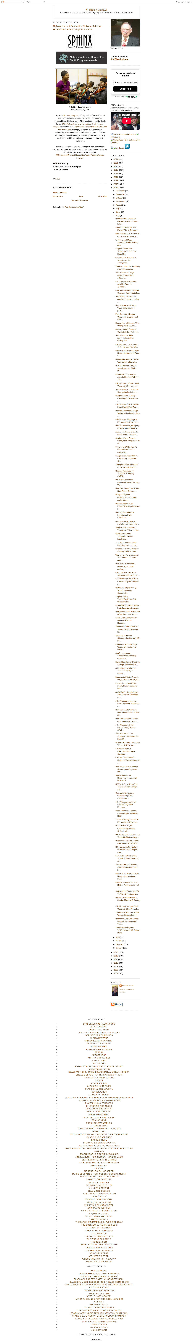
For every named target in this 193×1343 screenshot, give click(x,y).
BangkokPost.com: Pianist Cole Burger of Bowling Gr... (126, 458)
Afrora (99, 1052)
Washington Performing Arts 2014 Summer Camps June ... (127, 557)
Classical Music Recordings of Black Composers (99, 1282)
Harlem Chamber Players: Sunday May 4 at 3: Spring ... (127, 900)
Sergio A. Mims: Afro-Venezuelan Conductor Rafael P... (125, 251)
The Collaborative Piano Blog (99, 1225)
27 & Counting (99, 1027)
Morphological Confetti (99, 1171)
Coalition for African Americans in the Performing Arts (99, 1098)
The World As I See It (99, 1239)
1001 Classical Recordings (99, 1024)
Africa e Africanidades (99, 1035)
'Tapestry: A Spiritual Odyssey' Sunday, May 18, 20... (127, 638)
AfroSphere (99, 1055)
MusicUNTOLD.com (99, 1293)
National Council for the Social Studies (99, 1299)
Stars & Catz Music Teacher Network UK (99, 1319)
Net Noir (99, 1302)
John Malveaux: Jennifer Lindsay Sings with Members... (125, 804)
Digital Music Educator (99, 1103)
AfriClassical (97, 10)
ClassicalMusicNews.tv (99, 1089)
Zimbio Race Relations (99, 1262)
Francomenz (99, 1120)
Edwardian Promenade (99, 1109)
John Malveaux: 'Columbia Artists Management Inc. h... (126, 867)
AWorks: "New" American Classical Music (99, 1066)
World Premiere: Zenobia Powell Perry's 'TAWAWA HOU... (126, 813)
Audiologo (99, 1064)
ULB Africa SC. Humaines (99, 1250)
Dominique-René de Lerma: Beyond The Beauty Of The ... (127, 921)
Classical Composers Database (99, 1276)
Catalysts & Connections (99, 1078)
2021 (116, 163)
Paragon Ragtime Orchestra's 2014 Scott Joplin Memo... (125, 497)
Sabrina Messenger (99, 1208)
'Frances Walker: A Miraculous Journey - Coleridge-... (125, 751)
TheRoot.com (99, 1242)
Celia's (99, 1081)
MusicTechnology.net (99, 1185)
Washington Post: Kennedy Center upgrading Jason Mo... (126, 769)
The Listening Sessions (99, 1231)
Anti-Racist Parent (99, 1058)
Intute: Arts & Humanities (99, 1291)
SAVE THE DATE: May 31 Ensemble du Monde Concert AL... (126, 449)
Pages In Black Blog (99, 1202)
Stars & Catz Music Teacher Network (99, 1310)
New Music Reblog (99, 1191)
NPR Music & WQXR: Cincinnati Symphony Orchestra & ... (125, 828)
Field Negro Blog (99, 1115)
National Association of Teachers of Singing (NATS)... (124, 473)
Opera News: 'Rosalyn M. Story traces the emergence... (126, 260)
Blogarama (115, 137)
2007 (116, 974)
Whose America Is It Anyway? (99, 1259)
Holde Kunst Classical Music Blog (99, 1146)
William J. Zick (128, 985)
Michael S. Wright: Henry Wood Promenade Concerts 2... (125, 590)
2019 (116, 170)
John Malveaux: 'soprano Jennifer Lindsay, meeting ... (127, 299)
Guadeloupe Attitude (99, 1137)
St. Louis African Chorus (99, 1307)
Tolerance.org (99, 1327)
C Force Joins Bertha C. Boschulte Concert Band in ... (127, 760)
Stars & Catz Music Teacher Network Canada (99, 1316)
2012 (116, 956)
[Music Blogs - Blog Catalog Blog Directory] (125, 143)
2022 (116, 159)
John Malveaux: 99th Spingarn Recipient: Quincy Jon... (124, 338)
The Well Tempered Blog (99, 1236)
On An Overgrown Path (99, 1199)
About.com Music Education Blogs (99, 1032)
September (121, 201)
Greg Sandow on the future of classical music (99, 1134)
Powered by (119, 97)
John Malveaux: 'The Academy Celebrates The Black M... (127, 736)
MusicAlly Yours (99, 1183)
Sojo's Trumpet (99, 1219)
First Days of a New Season (99, 1117)
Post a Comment (60, 193)
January (119, 948)
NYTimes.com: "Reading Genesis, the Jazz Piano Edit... (126, 221)
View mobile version (80, 200)
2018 (116, 174)
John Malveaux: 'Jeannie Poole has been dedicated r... (127, 703)
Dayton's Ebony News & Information (99, 1100)
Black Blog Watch (99, 1069)
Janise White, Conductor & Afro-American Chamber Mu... (126, 695)
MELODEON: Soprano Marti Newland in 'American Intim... (127, 876)
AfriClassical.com (119, 59)
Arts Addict (99, 1061)
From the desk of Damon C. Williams (99, 1129)
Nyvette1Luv (99, 1197)
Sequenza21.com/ (99, 1214)
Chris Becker (99, 1083)
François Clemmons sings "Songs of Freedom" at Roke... (126, 647)
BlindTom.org (99, 1271)
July (118, 208)
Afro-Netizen (99, 1047)
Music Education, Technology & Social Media (99, 1174)
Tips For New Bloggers (99, 1248)
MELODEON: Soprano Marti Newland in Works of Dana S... (127, 353)
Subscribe (125, 89)
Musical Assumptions (99, 1180)
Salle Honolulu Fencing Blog (99, 1211)
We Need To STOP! (99, 1256)
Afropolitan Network (99, 1049)
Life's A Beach (99, 1165)
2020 (116, 166)
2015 (116, 184)
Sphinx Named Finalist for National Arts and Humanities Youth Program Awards (77, 28)
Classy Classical (99, 1095)
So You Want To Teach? (99, 1216)
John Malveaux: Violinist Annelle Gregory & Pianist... (125, 671)
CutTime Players (99, 1288)
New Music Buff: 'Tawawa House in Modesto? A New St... (127, 712)
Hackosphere (99, 1140)
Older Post (102, 196)
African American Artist (99, 1041)
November (120, 194)
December (120, 191)
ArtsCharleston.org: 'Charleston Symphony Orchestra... (125, 656)
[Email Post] (61, 179)
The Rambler (99, 1233)
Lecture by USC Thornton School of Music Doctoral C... (126, 858)
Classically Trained (99, 1086)
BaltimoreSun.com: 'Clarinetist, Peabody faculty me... (124, 536)
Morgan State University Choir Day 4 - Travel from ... (126, 398)
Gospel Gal (99, 1131)
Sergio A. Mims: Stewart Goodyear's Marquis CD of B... (127, 441)
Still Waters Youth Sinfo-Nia (99, 1322)
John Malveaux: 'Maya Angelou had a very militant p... (124, 275)
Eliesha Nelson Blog (99, 1112)
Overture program (70, 116)
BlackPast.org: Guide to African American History (99, 1072)
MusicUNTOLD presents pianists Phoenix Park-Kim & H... (127, 377)
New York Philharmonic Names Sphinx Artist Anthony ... (125, 566)
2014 (116, 188)
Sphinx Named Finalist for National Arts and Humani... (126, 620)
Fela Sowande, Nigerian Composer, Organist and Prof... (126, 317)
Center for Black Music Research (99, 1274)
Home (80, 196)
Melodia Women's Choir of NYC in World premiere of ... (127, 885)
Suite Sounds (99, 1324)
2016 (116, 181)
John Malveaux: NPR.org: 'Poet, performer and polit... (126, 308)
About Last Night (99, 1030)
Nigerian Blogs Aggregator (99, 1194)
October (119, 198)
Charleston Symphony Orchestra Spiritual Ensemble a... (124, 795)
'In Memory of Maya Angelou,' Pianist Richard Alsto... (126, 242)
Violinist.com (99, 1330)
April (118, 937)
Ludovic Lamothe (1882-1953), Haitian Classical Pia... (126, 686)
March (119, 941)
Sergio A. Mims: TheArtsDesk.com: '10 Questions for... (125, 599)
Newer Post (58, 196)
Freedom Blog (99, 1126)
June (118, 212)
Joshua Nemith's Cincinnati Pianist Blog (99, 1157)
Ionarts (99, 1151)
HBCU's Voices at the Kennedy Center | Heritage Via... (127, 482)
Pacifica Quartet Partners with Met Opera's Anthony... (125, 284)
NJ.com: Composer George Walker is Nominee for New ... (127, 413)
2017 (116, 177)
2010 (116, 963)
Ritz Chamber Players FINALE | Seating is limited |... (127, 506)
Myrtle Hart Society (99, 1296)
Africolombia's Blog (99, 1044)
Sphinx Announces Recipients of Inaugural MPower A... (126, 778)
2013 (116, 952)
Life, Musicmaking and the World (99, 1163)
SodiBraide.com (99, 1305)
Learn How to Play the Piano (99, 1160)
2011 (116, 959)
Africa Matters (99, 1038)
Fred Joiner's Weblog (99, 1123)
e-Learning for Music (99, 1106)
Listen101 (99, 1168)
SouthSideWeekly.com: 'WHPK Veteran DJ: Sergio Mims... (127, 930)
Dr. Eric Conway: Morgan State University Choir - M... (126, 368)
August (119, 205)
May (118, 216)
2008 (116, 970)
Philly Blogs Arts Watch (99, 1205)
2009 (116, 966)
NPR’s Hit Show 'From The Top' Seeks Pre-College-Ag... (126, 787)
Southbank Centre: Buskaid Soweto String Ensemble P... (126, 629)
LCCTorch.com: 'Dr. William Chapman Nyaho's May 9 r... (126, 581)
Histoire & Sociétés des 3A (99, 1143)
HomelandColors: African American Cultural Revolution (99, 1148)
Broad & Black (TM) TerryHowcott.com (99, 1075)
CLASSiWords (99, 1092)
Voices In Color (99, 1253)
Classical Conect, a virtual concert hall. (99, 1279)
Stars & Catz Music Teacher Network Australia (99, 1313)
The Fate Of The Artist (99, 1228)
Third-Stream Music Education (99, 1245)
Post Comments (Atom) (74, 207)
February (120, 944)
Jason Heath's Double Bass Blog (99, 1154)
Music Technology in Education (99, 1177)
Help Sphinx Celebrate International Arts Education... (124, 515)
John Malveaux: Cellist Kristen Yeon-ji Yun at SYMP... (125, 727)
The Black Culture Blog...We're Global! (99, 1222)
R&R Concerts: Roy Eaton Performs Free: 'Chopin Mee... (126, 849)
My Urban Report (99, 1188)
